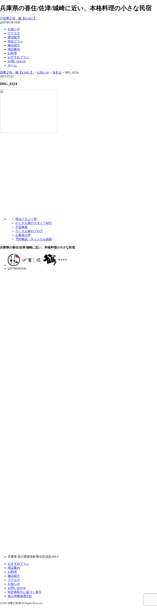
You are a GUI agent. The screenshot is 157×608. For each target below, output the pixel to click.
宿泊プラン (15, 41)
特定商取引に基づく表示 (24, 592)
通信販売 (14, 37)
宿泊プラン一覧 (26, 219)
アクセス (14, 33)
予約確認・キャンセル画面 (33, 239)
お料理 (12, 53)
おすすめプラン (18, 57)
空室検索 (21, 227)
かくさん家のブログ (29, 231)
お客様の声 (23, 235)
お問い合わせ (17, 61)
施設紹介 (14, 45)
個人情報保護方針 (20, 596)
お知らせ (14, 29)
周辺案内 (14, 49)
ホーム (12, 65)
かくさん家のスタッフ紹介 (33, 223)
